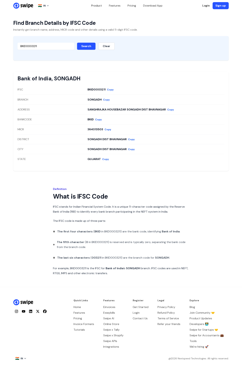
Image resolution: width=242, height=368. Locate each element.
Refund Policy (166, 313)
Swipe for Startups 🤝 (204, 330)
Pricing (132, 5)
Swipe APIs (110, 341)
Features (114, 5)
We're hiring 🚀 (199, 347)
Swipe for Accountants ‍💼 (207, 335)
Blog (192, 307)
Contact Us (140, 318)
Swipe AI (108, 318)
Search (86, 46)
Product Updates (201, 318)
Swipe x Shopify (113, 335)
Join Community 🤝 (202, 313)
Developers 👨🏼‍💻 (199, 324)
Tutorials (79, 330)
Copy (110, 89)
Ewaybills (109, 313)
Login (206, 5)
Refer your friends (168, 324)
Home (77, 307)
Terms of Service (168, 318)
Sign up (220, 5)
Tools (193, 341)
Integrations (111, 347)
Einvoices (109, 307)
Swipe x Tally (111, 330)
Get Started (140, 307)
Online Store (111, 324)
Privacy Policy (166, 307)
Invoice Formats (84, 324)
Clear (106, 46)
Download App (152, 5)
